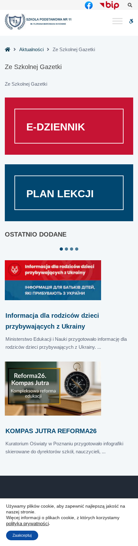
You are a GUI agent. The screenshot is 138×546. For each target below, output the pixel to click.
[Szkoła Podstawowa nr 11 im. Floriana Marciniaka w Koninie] (38, 21)
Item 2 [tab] (66, 249)
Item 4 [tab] (76, 249)
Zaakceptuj (22, 535)
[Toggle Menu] (117, 21)
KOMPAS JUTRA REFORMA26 (51, 430)
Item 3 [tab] (71, 249)
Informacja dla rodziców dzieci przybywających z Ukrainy (52, 321)
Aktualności (31, 49)
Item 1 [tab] (61, 249)
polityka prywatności (27, 523)
